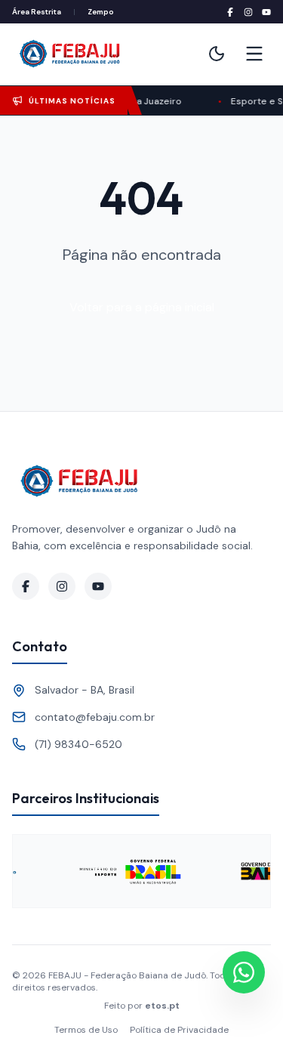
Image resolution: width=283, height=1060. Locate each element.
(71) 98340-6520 (78, 744)
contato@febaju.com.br (95, 717)
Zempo (101, 12)
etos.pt (162, 1006)
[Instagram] (248, 12)
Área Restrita (36, 12)
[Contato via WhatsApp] (244, 972)
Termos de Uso (86, 1030)
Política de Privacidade (179, 1030)
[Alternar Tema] (216, 54)
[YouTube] (266, 12)
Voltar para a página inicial (141, 307)
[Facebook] (230, 12)
